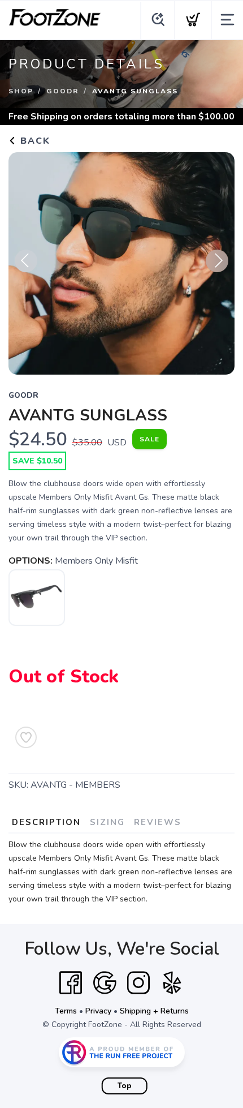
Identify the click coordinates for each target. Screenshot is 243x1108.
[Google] (105, 983)
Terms (66, 1011)
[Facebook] (71, 983)
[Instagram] (138, 983)
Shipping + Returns (154, 1011)
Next (217, 261)
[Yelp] (172, 983)
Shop (20, 91)
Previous (26, 261)
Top (125, 1086)
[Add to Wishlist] (26, 737)
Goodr (62, 91)
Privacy (98, 1011)
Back (33, 141)
